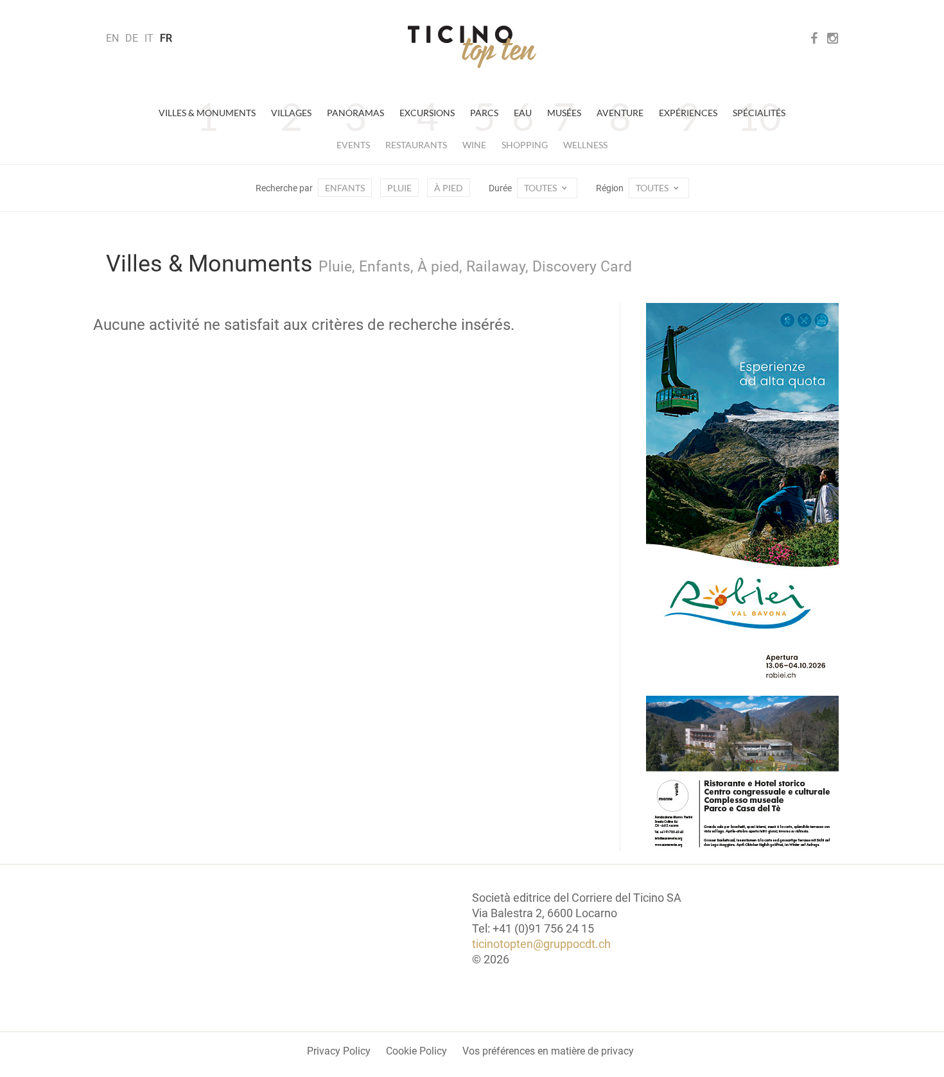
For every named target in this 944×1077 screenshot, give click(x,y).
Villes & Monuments (207, 112)
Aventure (620, 112)
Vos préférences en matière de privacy (548, 1051)
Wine (474, 144)
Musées (564, 112)
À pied (448, 187)
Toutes (541, 187)
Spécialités (759, 112)
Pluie (399, 187)
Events (353, 144)
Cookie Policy (416, 1051)
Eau (523, 112)
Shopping (525, 144)
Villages (291, 112)
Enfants (345, 187)
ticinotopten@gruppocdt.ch (541, 944)
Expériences (688, 112)
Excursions (427, 112)
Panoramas (355, 112)
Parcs (484, 112)
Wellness (585, 144)
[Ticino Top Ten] (472, 47)
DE (131, 38)
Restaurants (416, 144)
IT (148, 38)
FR (166, 38)
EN (112, 38)
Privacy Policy (339, 1051)
